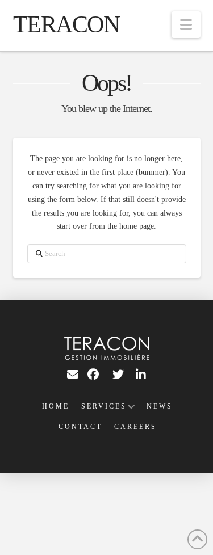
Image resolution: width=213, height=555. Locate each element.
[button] (186, 24)
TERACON (66, 24)
